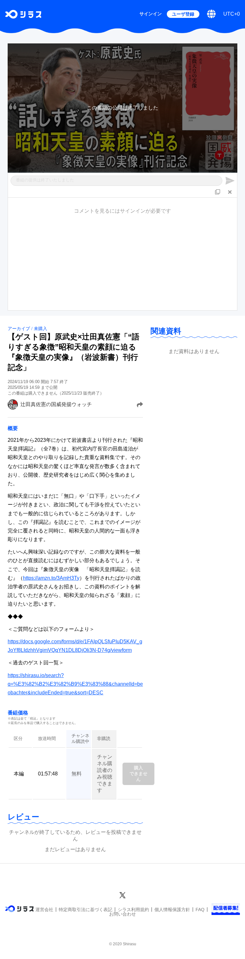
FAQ (200, 909)
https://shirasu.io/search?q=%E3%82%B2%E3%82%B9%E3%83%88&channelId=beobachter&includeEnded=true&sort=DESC (75, 684)
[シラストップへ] (23, 14)
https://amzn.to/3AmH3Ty (51, 578)
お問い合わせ (122, 914)
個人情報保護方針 (172, 909)
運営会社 (44, 909)
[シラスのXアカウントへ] (122, 894)
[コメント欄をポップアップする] (217, 191)
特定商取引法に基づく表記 (85, 909)
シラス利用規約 (133, 909)
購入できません (138, 773)
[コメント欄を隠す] (229, 191)
